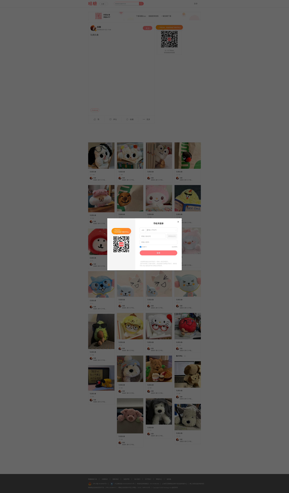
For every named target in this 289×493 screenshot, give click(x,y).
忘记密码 (174, 247)
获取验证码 (172, 236)
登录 (158, 253)
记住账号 (144, 247)
